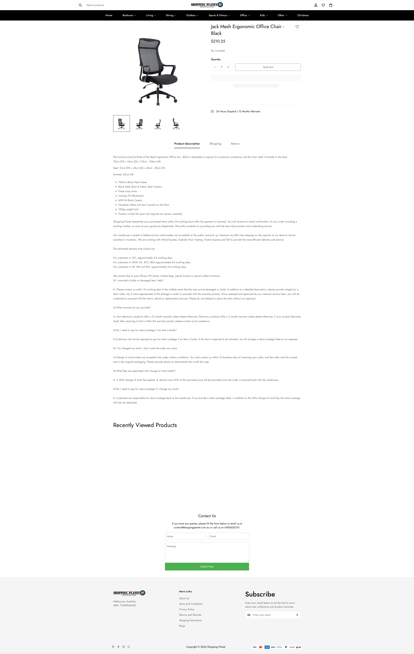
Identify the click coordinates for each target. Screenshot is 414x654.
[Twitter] (128, 647)
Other (281, 15)
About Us (184, 598)
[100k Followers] (123, 647)
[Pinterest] (113, 647)
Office (243, 15)
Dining (169, 15)
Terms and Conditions (190, 604)
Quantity (216, 59)
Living (149, 15)
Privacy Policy (186, 609)
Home (108, 15)
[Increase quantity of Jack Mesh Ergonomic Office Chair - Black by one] (228, 67)
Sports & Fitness (218, 15)
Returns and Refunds (190, 615)
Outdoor (191, 15)
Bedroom (128, 15)
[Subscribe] (297, 615)
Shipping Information (190, 620)
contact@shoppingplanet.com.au (191, 527)
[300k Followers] (118, 647)
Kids (262, 15)
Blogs (182, 626)
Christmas (303, 15)
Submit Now (207, 566)
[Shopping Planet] (207, 5)
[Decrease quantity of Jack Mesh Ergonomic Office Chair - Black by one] (214, 67)
